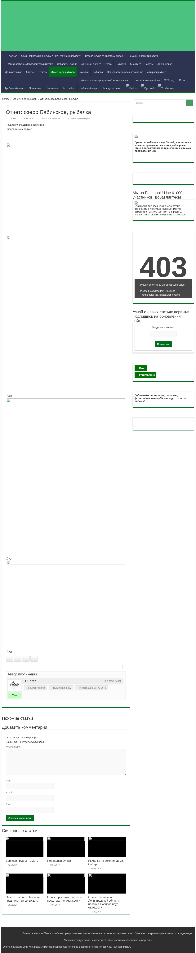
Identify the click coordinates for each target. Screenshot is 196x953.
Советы (149, 64)
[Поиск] (189, 103)
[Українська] (166, 88)
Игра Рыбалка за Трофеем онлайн (104, 55)
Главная (12, 55)
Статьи (30, 72)
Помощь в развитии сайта (143, 55)
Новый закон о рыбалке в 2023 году (155, 80)
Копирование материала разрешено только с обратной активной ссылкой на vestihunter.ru (80, 946)
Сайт (8, 804)
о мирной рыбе (155, 72)
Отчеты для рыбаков (63, 72)
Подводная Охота (59, 860)
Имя (8, 780)
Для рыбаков (164, 64)
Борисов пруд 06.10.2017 (22, 860)
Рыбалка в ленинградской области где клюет (104, 80)
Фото (182, 80)
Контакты (52, 88)
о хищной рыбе (89, 64)
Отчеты (42, 72)
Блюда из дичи (111, 88)
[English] (131, 88)
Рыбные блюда (88, 88)
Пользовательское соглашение (125, 72)
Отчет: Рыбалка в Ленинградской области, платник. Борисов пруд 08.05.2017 (104, 902)
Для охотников (13, 72)
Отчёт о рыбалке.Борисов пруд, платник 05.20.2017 (23, 898)
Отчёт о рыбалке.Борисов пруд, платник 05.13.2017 (64, 898)
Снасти (134, 64)
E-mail (9, 792)
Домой (5, 98)
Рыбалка (121, 64)
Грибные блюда (14, 88)
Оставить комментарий (78, 118)
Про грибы (68, 88)
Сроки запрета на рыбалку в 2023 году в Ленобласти (51, 55)
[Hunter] (14, 685)
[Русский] (147, 88)
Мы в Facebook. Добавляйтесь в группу (30, 64)
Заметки (83, 72)
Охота (108, 64)
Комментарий (13, 746)
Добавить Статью (67, 64)
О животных (36, 88)
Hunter (12, 118)
